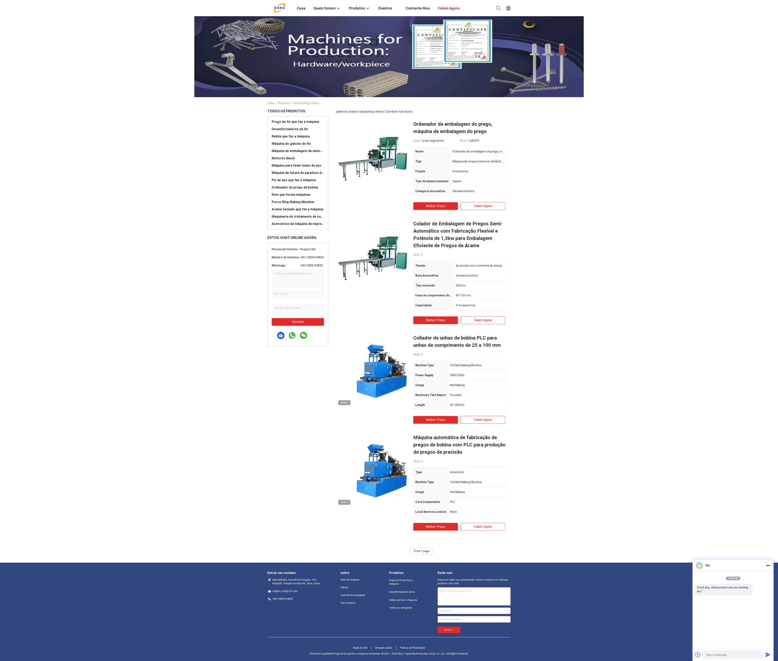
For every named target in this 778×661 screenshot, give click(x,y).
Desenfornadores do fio (290, 129)
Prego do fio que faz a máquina (295, 122)
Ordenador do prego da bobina (295, 187)
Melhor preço (435, 206)
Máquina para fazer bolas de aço (296, 165)
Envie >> (449, 629)
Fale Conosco (347, 602)
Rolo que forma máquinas (291, 195)
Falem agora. (483, 206)
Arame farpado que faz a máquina (297, 209)
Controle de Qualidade (352, 595)
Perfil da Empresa (349, 579)
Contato (298, 322)
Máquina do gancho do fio (291, 144)
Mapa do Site (360, 647)
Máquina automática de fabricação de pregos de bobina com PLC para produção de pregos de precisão (459, 445)
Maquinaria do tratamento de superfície (298, 216)
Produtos (284, 103)
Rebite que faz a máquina (291, 136)
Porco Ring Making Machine (293, 202)
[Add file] (698, 654)
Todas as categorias (400, 607)
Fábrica (344, 587)
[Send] (768, 654)
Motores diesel (283, 158)
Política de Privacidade (412, 647)
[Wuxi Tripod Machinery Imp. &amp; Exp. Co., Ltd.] (279, 7)
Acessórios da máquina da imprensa (298, 224)
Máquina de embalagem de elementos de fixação (298, 151)
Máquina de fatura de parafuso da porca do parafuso (298, 173)
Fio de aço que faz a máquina (294, 180)
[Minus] (767, 565)
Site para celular (383, 647)
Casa (270, 103)
